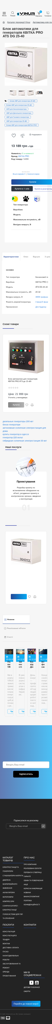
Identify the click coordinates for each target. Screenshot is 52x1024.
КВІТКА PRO (23, 156)
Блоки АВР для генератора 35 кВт (19, 105)
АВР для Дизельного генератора (18, 113)
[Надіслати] (43, 826)
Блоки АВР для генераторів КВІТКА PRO (21, 125)
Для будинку (40, 306)
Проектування (26, 481)
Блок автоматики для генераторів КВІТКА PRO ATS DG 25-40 (25, 571)
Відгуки (36, 257)
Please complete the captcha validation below (22, 779)
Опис (25, 257)
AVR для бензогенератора (16, 109)
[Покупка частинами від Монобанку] (26, 198)
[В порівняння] (32, 404)
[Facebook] (31, 983)
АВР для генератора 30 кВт (16, 121)
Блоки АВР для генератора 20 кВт (22, 101)
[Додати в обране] (26, 404)
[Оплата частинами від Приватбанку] (15, 198)
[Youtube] (37, 983)
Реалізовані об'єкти (16, 628)
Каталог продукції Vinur (18, 22)
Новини (10, 619)
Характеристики (11, 257)
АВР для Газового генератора (17, 117)
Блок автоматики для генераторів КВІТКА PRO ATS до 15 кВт (22, 380)
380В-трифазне (42, 296)
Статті (10, 637)
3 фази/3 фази (41, 301)
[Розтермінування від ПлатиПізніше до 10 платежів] (37, 198)
